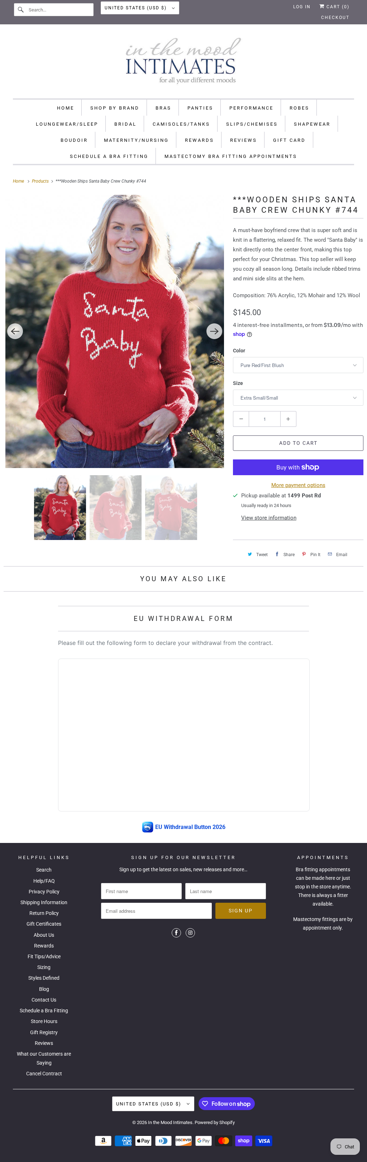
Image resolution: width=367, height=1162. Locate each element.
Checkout (335, 17)
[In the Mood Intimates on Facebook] (176, 932)
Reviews (44, 1043)
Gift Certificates (44, 924)
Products (41, 181)
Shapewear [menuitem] (312, 124)
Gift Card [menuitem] (289, 140)
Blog (44, 989)
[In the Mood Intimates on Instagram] (190, 932)
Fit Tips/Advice (44, 956)
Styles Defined (43, 978)
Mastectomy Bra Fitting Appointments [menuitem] (231, 156)
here (330, 878)
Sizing (44, 967)
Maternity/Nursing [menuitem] (136, 140)
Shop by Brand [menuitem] (114, 108)
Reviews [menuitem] (243, 140)
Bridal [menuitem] (125, 124)
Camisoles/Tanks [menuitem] (181, 124)
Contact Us (44, 1000)
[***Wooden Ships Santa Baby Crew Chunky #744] (114, 331)
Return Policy (44, 913)
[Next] (214, 331)
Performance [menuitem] (251, 108)
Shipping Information (43, 902)
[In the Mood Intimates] (183, 63)
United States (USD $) (136, 7)
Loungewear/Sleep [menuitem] (67, 124)
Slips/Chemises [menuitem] (252, 124)
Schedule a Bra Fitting (44, 1010)
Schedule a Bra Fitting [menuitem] (109, 156)
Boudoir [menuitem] (74, 140)
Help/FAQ (44, 881)
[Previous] (15, 331)
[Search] (21, 9)
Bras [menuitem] (163, 108)
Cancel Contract (44, 1073)
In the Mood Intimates (170, 1122)
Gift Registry (44, 1032)
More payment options (298, 485)
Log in (302, 6)
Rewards (44, 946)
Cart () (337, 6)
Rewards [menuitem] (199, 140)
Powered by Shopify (215, 1122)
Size (238, 383)
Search (44, 870)
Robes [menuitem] (299, 108)
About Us (44, 935)
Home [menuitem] (65, 108)
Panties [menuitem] (200, 108)
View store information (268, 518)
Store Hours (44, 1021)
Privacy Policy (44, 892)
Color (239, 350)
